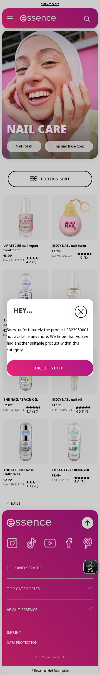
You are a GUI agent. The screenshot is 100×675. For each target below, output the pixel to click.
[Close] (81, 312)
